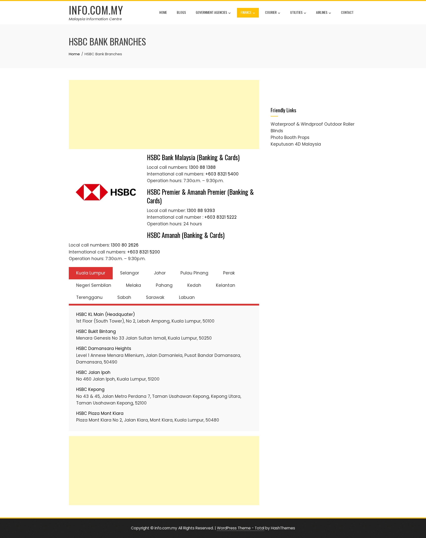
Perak (229, 273)
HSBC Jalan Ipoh (93, 372)
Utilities (296, 12)
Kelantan (225, 285)
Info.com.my (96, 10)
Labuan (187, 297)
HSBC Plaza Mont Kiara (100, 413)
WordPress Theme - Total (240, 528)
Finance (246, 12)
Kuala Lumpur (90, 273)
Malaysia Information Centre (95, 18)
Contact (347, 12)
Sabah (124, 297)
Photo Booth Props (290, 137)
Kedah (194, 285)
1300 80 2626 (125, 245)
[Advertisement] (164, 114)
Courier (271, 12)
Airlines (321, 12)
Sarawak (155, 297)
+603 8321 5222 (220, 217)
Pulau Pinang (194, 273)
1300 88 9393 (201, 210)
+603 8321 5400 (222, 174)
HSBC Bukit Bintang (96, 331)
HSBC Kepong (90, 389)
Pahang (164, 285)
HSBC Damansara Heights (103, 348)
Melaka (133, 285)
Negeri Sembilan (93, 285)
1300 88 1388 (202, 167)
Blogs (181, 12)
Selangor (129, 273)
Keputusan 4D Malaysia (296, 144)
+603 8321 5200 (143, 252)
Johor (160, 273)
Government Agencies (211, 12)
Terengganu (89, 297)
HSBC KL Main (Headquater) (105, 314)
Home (163, 12)
